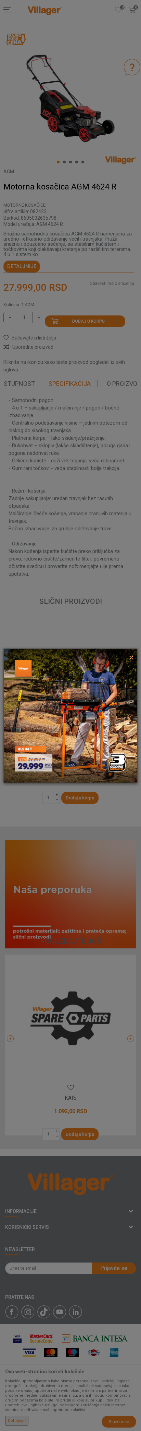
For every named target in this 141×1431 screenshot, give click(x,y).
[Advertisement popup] (70, 715)
